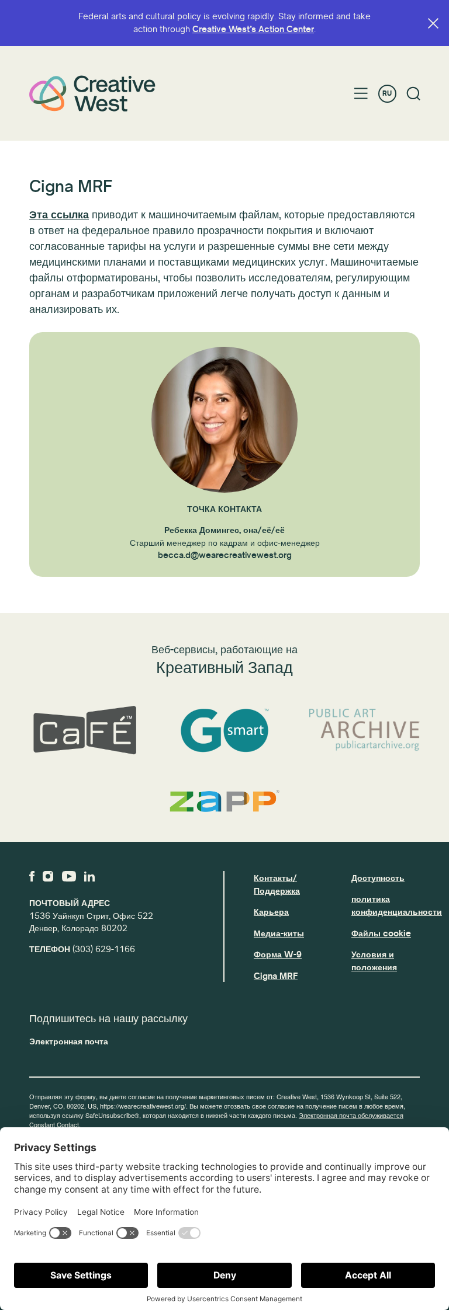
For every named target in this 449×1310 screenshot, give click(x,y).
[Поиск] (413, 93)
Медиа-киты (279, 933)
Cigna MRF (276, 976)
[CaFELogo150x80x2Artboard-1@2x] (84, 730)
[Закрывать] (433, 23)
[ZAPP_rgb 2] (224, 801)
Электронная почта (68, 1041)
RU (387, 93)
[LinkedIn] (89, 876)
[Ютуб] (69, 876)
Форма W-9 (278, 954)
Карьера (271, 912)
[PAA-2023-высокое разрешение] (364, 730)
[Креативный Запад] (92, 93)
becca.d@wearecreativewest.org (225, 555)
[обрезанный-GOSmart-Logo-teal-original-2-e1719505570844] (224, 730)
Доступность (378, 878)
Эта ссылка (59, 214)
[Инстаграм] (48, 876)
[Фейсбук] (31, 876)
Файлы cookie (381, 933)
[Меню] (361, 93)
